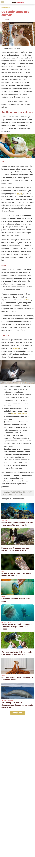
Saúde (3, 675)
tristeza (16, 348)
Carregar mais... (17, 713)
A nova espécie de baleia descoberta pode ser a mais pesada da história (17, 705)
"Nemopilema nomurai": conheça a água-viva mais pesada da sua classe (16, 626)
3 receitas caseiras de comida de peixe (15, 600)
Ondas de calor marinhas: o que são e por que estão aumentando (17, 524)
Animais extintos (7, 700)
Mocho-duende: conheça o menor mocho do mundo (16, 574)
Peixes (3, 597)
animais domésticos (19, 414)
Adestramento (5, 7)
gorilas (19, 194)
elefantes (27, 300)
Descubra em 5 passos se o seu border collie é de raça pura (15, 549)
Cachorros (5, 546)
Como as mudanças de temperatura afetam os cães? (17, 678)
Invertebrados (6, 622)
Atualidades (5, 520)
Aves (2, 571)
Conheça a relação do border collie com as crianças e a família (16, 653)
